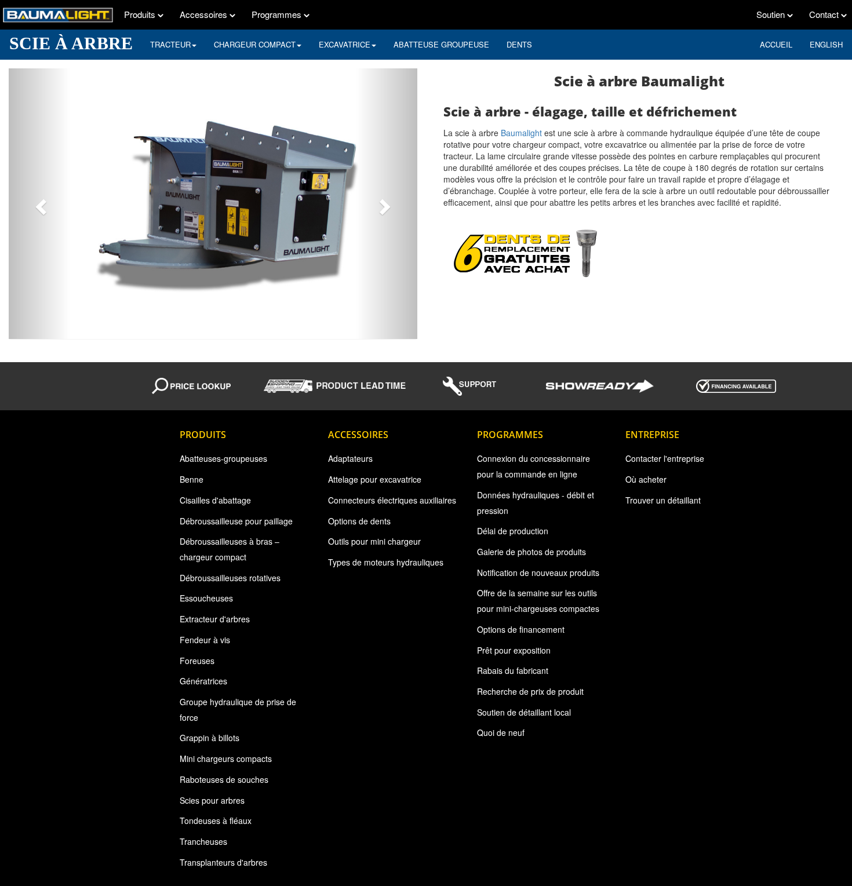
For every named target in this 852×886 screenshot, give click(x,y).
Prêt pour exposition (514, 650)
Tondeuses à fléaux (216, 820)
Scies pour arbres (212, 800)
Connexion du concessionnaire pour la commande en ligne (533, 466)
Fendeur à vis (205, 640)
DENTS (519, 44)
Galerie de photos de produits (531, 551)
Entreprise (652, 434)
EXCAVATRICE (344, 44)
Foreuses (197, 660)
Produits (141, 14)
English (826, 44)
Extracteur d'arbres (215, 619)
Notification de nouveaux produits (538, 572)
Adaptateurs (350, 458)
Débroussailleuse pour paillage (236, 521)
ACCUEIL (776, 44)
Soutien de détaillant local (524, 712)
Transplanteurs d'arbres (223, 862)
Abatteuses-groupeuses (223, 458)
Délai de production (512, 531)
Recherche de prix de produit (530, 691)
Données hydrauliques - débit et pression (535, 502)
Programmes (278, 14)
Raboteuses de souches (224, 779)
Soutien (771, 14)
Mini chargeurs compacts (226, 758)
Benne (191, 479)
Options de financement (521, 629)
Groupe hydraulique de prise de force (238, 709)
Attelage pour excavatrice (374, 479)
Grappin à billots (209, 737)
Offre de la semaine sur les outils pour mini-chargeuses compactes (538, 600)
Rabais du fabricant (512, 670)
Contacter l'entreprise (664, 458)
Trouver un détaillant (663, 500)
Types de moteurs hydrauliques (385, 562)
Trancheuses (203, 841)
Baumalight (521, 132)
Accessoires (205, 14)
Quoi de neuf (501, 732)
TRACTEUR (170, 44)
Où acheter (646, 479)
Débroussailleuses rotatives (230, 578)
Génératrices (203, 681)
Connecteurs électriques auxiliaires (392, 500)
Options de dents (359, 521)
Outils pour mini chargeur (374, 541)
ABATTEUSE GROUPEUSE (441, 44)
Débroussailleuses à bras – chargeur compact (229, 549)
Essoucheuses (206, 598)
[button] (39, 203)
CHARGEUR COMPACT (255, 44)
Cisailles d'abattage (215, 500)
